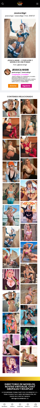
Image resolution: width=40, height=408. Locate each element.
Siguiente (26, 86)
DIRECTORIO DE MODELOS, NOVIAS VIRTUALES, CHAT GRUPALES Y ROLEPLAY (20, 387)
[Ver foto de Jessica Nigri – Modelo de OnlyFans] (28, 106)
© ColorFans (7, 392)
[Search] (3, 4)
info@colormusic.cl (20, 398)
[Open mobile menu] (37, 4)
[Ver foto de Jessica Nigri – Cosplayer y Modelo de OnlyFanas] (28, 125)
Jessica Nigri (20, 13)
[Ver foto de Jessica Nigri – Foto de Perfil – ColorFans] (11, 108)
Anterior (13, 86)
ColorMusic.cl (31, 392)
